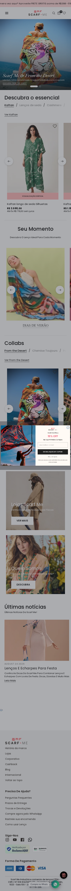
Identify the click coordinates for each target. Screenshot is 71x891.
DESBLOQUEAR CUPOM (53, 452)
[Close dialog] (68, 427)
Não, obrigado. (53, 456)
